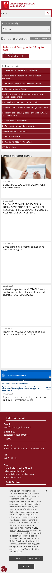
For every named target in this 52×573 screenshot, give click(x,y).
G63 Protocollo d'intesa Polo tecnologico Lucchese (25, 107)
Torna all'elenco (40, 38)
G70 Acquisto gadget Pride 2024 (17, 141)
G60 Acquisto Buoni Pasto (14, 89)
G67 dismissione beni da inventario (18, 126)
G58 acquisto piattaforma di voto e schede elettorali (21, 77)
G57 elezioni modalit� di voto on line (19, 70)
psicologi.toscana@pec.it (16, 434)
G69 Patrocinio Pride (11, 136)
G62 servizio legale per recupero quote (20, 102)
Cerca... (4, 13)
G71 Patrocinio (9, 147)
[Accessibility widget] (4, 569)
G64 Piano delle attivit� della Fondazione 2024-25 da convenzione (25, 114)
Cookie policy (23, 530)
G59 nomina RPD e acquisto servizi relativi (21, 83)
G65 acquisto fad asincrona (14, 120)
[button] (48, 13)
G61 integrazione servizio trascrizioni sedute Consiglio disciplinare (22, 95)
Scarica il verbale (16, 56)
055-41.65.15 (10, 457)
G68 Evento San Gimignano (14, 131)
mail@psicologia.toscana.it (17, 427)
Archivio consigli (10, 23)
